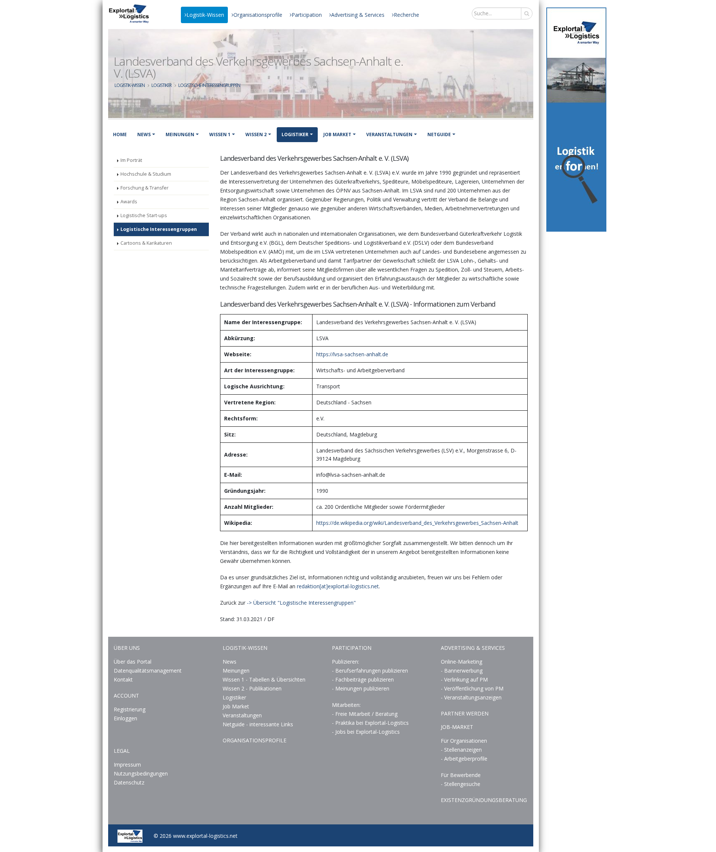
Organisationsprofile (257, 14)
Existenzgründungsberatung (484, 800)
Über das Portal (132, 661)
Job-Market (457, 726)
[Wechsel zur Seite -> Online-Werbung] (576, 119)
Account (126, 695)
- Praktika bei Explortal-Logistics (370, 722)
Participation (307, 14)
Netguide (439, 134)
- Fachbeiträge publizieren (363, 679)
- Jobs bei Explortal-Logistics (366, 731)
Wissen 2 (256, 134)
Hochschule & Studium (145, 174)
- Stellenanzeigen (461, 749)
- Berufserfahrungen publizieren (370, 670)
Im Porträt (131, 160)
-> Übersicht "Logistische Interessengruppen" (301, 602)
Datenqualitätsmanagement (148, 670)
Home (120, 134)
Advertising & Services (357, 14)
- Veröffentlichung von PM (472, 688)
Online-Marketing (461, 661)
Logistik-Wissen (205, 14)
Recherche (406, 14)
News (144, 134)
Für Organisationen (464, 740)
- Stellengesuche (460, 783)
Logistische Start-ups (143, 215)
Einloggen (125, 718)
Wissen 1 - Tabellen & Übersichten (265, 679)
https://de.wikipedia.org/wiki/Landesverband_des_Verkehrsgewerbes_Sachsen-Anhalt (417, 522)
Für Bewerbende (461, 775)
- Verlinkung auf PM (464, 679)
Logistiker (161, 85)
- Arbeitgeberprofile (464, 758)
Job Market (337, 134)
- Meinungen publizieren (360, 688)
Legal (122, 750)
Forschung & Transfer (144, 188)
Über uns (127, 647)
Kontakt (123, 679)
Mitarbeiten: (346, 704)
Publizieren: (345, 661)
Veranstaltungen (389, 134)
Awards (128, 201)
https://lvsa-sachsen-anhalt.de (352, 354)
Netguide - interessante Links (258, 724)
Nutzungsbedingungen (141, 773)
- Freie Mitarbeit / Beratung (365, 713)
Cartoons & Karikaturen (146, 243)
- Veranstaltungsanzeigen (471, 697)
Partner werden (465, 713)
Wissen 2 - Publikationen (252, 688)
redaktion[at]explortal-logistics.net (338, 586)
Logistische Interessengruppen (209, 85)
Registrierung (129, 709)
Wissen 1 (219, 134)
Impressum (127, 764)
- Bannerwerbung (462, 670)
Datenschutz (129, 782)
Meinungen (180, 134)
